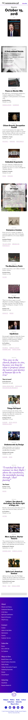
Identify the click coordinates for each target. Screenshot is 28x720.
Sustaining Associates (7, 669)
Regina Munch (7, 417)
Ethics (4, 175)
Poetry (4, 491)
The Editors (6, 343)
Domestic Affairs (14, 347)
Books (10, 457)
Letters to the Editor (6, 630)
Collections (10, 702)
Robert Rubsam (7, 239)
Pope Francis (20, 141)
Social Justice (13, 422)
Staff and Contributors (7, 614)
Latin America (8, 202)
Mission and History (6, 607)
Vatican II (5, 141)
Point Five (10, 712)
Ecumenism (16, 104)
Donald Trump (16, 349)
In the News (4, 612)
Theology (12, 141)
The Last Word (6, 243)
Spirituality (6, 245)
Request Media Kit (6, 685)
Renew (3, 646)
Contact (3, 627)
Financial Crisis (7, 423)
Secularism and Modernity (10, 387)
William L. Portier (8, 136)
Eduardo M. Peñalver (9, 546)
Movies (4, 585)
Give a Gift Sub (5, 648)
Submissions (4, 633)
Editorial (5, 347)
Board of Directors (6, 617)
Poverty (12, 204)
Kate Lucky (6, 308)
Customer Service (6, 638)
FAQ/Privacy (4, 619)
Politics (12, 700)
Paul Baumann (7, 381)
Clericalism (18, 386)
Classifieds (4, 682)
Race (9, 585)
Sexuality (5, 313)
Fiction (4, 277)
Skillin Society (5, 664)
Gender (11, 313)
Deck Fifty (17, 712)
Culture (23, 700)
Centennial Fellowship (7, 609)
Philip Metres (7, 100)
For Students (4, 651)
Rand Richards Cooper (9, 581)
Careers (3, 635)
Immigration (15, 243)
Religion (5, 700)
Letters (4, 516)
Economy (6, 204)
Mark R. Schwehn (8, 171)
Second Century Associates (8, 662)
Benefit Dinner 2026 (6, 659)
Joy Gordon (8, 198)
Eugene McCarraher (9, 452)
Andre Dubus (7, 272)
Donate (3, 672)
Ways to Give (6, 656)
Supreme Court (6, 349)
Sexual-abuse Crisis (8, 386)
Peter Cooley (7, 486)
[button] (6, 707)
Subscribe (24, 3)
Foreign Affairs (8, 65)
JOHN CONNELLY (9, 60)
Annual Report (5, 674)
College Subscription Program (9, 667)
